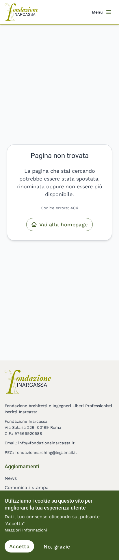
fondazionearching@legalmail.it (46, 452)
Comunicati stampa (27, 487)
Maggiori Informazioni (26, 530)
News (11, 478)
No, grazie (57, 547)
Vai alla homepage (63, 224)
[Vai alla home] (21, 12)
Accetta (19, 546)
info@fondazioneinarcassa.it (46, 443)
